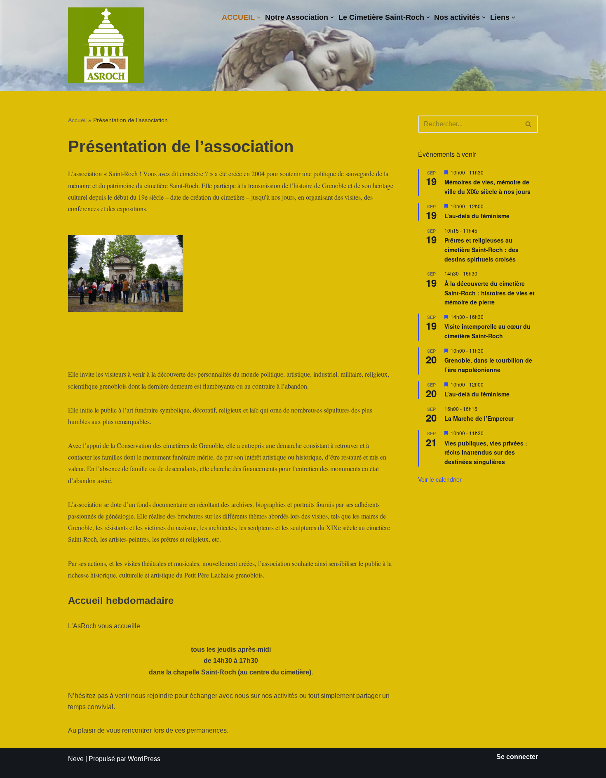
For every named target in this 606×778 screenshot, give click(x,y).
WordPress (144, 758)
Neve (76, 758)
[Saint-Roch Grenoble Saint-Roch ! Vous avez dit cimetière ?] (106, 45)
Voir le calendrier (440, 479)
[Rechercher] (528, 124)
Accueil (77, 120)
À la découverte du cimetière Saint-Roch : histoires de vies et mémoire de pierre (489, 292)
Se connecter (517, 756)
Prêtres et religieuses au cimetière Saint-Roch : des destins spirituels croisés (481, 249)
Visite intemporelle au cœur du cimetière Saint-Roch (487, 331)
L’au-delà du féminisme (477, 216)
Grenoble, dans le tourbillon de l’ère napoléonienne (488, 365)
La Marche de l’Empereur (479, 418)
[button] (259, 17)
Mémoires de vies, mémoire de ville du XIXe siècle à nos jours (487, 187)
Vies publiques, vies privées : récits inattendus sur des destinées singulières (485, 452)
